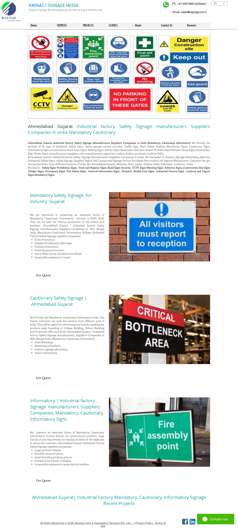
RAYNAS (36, 5)
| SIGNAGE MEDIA (61, 5)
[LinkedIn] (192, 521)
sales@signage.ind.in (194, 12)
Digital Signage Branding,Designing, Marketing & (58, 10)
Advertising (95, 10)
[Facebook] (185, 521)
